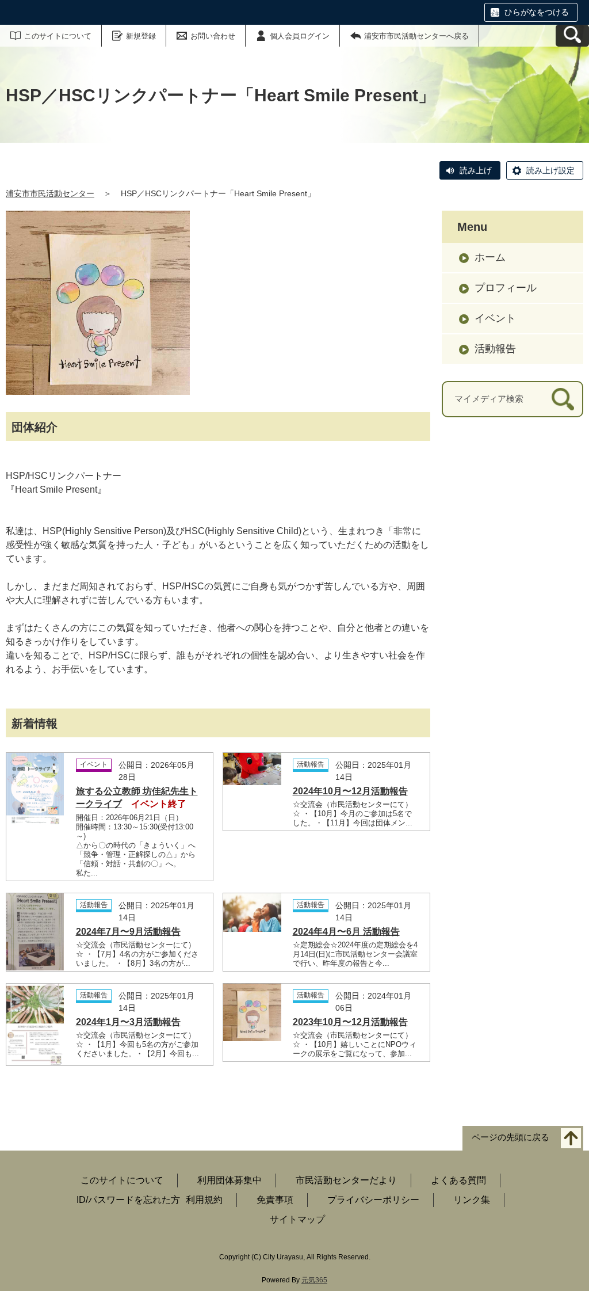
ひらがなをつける (536, 12)
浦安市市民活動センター (50, 193)
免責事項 (275, 1200)
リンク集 (471, 1200)
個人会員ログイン (300, 36)
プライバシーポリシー (373, 1200)
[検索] (563, 399)
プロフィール (506, 288)
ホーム (490, 257)
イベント (495, 318)
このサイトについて (57, 36)
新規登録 (141, 36)
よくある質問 (458, 1180)
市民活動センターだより (346, 1180)
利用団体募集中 (229, 1180)
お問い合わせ (212, 36)
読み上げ (476, 170)
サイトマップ (297, 1219)
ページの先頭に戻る (510, 1137)
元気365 (314, 1280)
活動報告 (495, 349)
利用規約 (204, 1200)
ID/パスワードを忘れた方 (128, 1200)
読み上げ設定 (550, 170)
